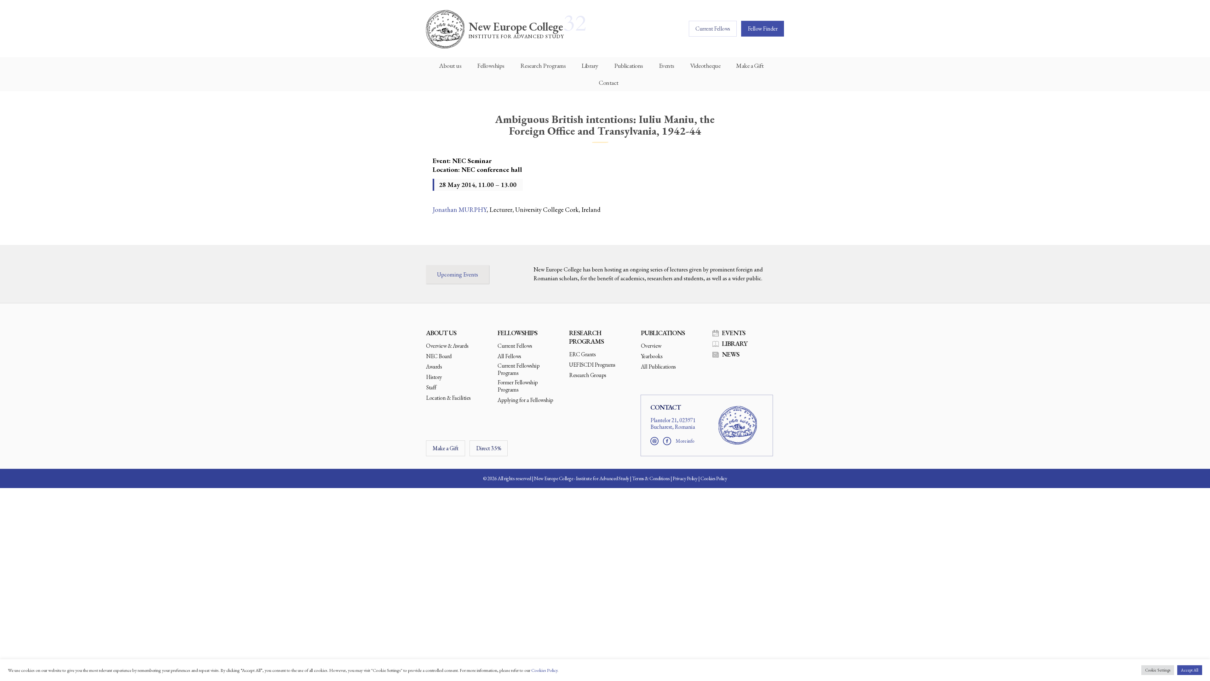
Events (666, 65)
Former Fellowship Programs (518, 386)
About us (450, 65)
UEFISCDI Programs (592, 364)
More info (685, 441)
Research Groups (587, 375)
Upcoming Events (457, 274)
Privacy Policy (685, 478)
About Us (441, 333)
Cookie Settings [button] (1157, 670)
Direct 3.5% (488, 448)
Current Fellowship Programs (518, 369)
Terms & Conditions (651, 478)
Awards (434, 366)
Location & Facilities (448, 397)
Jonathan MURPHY (460, 209)
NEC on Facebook (667, 441)
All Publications (658, 366)
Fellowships (490, 65)
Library (589, 65)
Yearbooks (652, 356)
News (730, 354)
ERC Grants (582, 354)
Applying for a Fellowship (525, 400)
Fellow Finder (763, 28)
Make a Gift (750, 65)
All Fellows (509, 356)
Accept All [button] (1189, 670)
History (434, 377)
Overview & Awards (447, 345)
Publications (628, 65)
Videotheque (705, 65)
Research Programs (543, 65)
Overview (651, 345)
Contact (609, 83)
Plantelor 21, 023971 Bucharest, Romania (672, 423)
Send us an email (654, 441)
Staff (431, 387)
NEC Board (439, 356)
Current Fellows (712, 28)
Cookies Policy (713, 478)
